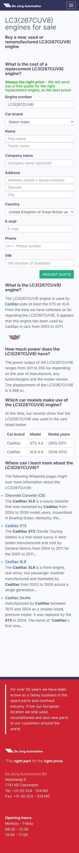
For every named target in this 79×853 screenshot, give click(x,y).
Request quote (57, 274)
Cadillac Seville (18, 598)
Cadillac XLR (15, 562)
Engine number (18, 97)
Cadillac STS (16, 526)
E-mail (10, 221)
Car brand (14, 114)
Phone (10, 238)
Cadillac (12, 304)
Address (12, 173)
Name (10, 131)
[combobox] (10, 246)
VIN (8, 255)
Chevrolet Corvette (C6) (25, 495)
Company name (19, 155)
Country (12, 204)
